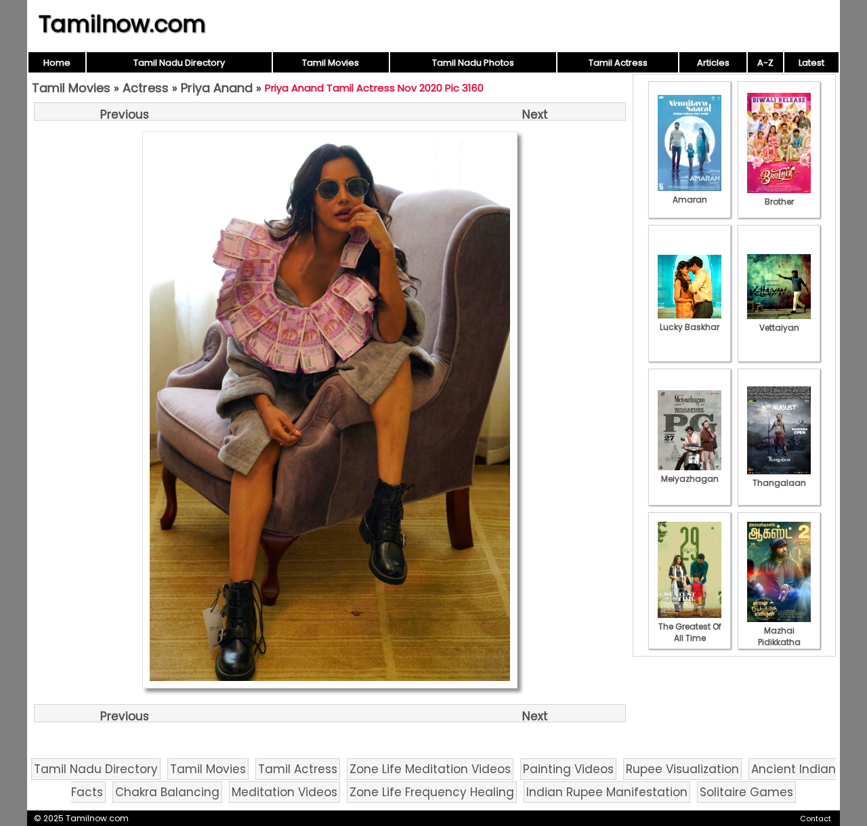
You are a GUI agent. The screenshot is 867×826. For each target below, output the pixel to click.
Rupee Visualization (682, 769)
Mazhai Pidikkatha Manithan (779, 642)
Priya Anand (217, 87)
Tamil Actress (618, 62)
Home (56, 62)
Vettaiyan (779, 327)
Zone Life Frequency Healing (432, 792)
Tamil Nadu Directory (179, 62)
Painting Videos (568, 769)
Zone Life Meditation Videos (430, 769)
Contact (815, 818)
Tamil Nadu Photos (473, 62)
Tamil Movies (330, 62)
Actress (146, 87)
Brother (779, 201)
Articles (713, 62)
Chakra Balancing (167, 792)
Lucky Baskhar (689, 327)
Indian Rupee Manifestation (607, 792)
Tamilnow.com (122, 23)
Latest (811, 62)
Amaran (690, 199)
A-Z (765, 62)
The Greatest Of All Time (689, 632)
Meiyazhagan (690, 478)
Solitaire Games (746, 792)
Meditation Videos (284, 792)
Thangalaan (779, 483)
